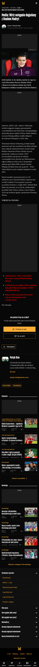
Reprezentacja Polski (10, 587)
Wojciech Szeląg (4, 429)
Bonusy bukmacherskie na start (10, 636)
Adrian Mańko (3, 558)
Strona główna (5, 8)
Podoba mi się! (21, 329)
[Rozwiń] (35, 573)
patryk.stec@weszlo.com (19, 377)
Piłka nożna (13, 8)
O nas (9, 654)
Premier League (8, 602)
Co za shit (21, 336)
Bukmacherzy (5, 622)
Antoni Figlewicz (4, 443)
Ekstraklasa (5, 462)
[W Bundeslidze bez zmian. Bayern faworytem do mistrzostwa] (19, 540)
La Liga (18, 8)
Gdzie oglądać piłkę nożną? (9, 612)
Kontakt (22, 654)
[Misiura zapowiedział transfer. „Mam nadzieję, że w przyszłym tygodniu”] (19, 467)
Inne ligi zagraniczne (8, 435)
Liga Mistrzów (7, 592)
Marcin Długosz (4, 531)
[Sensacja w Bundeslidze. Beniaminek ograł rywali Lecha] (19, 513)
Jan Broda (4, 545)
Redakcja (15, 654)
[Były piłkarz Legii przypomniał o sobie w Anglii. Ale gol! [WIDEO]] (19, 453)
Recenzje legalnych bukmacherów (11, 627)
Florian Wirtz (7, 385)
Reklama (29, 654)
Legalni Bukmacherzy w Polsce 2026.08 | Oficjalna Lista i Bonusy (12, 420)
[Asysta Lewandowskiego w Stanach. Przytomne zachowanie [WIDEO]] (19, 440)
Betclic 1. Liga (7, 582)
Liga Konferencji (8, 597)
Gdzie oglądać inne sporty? (9, 617)
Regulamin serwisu (19, 658)
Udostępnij (11, 347)
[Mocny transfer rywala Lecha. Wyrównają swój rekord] (19, 527)
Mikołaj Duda (5, 457)
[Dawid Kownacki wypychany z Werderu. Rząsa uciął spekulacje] (19, 554)
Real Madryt (17, 385)
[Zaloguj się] (36, 3)
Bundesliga (5, 508)
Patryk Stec (16, 26)
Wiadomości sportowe (8, 573)
